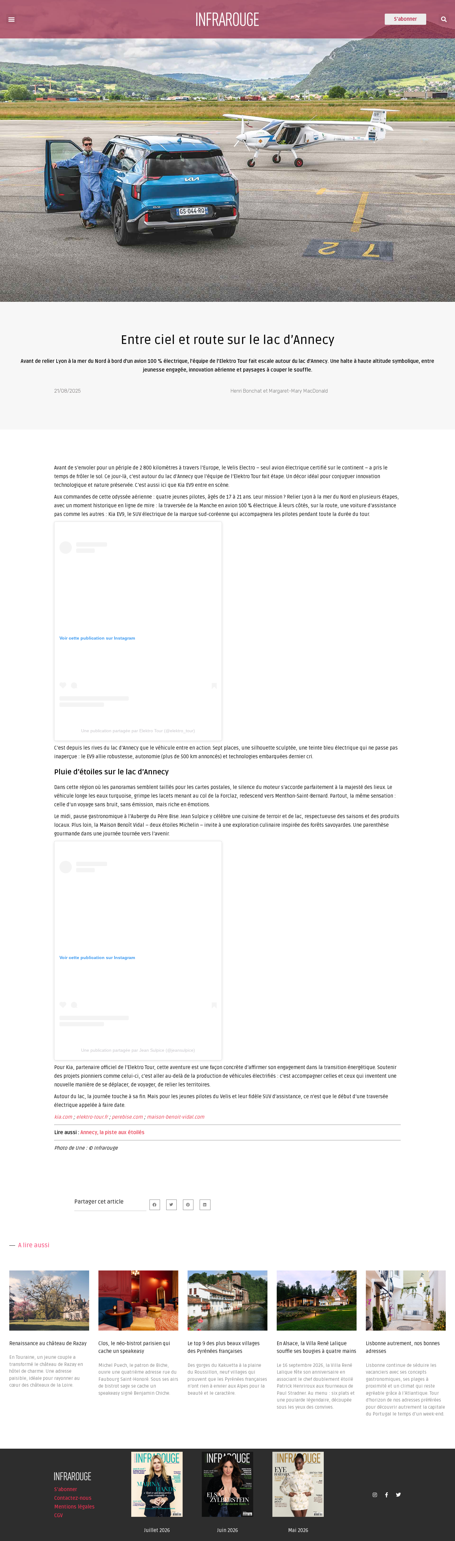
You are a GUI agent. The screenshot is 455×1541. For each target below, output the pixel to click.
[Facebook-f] (386, 1494)
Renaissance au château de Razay (48, 1344)
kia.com (63, 1117)
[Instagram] (374, 1494)
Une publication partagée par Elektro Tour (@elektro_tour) (138, 730)
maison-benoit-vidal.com (175, 1117)
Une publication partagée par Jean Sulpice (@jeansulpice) (138, 1050)
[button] (11, 19)
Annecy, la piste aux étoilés (112, 1132)
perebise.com (127, 1117)
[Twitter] (398, 1494)
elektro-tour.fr (92, 1117)
